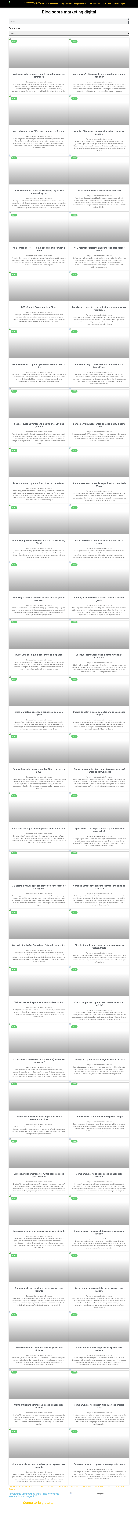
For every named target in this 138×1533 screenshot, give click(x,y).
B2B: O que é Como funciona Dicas (38, 307)
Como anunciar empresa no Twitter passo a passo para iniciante (39, 1175)
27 (70, 1486)
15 (42, 1486)
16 (44, 1486)
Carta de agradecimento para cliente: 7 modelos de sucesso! (99, 887)
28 (72, 1486)
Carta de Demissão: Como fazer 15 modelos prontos (38, 945)
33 (84, 1486)
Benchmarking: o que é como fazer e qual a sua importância (99, 365)
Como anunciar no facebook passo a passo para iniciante (39, 1349)
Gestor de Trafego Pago (49, 4)
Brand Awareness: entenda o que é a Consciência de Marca (99, 484)
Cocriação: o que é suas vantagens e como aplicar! (99, 1059)
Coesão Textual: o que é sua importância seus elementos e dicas (39, 1118)
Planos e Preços (119, 4)
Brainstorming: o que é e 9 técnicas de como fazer (38, 483)
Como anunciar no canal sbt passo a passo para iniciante (99, 1289)
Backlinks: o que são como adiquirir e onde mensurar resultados (99, 308)
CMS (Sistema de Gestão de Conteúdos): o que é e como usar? (39, 1060)
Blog (109, 4)
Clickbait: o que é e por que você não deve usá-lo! (39, 1002)
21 (55, 1486)
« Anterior (13, 1486)
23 (60, 1486)
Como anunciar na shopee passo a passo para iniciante (99, 1175)
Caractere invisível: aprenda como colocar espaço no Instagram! (39, 887)
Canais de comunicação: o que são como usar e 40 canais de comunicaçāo (99, 770)
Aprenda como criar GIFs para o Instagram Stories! (38, 131)
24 (62, 1486)
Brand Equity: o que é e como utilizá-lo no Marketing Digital (38, 541)
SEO (104, 4)
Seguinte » (13, 1489)
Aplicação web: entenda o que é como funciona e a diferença (39, 75)
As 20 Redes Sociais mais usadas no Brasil (99, 190)
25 (65, 1486)
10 (31, 1486)
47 (118, 1486)
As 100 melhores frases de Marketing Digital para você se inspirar (39, 192)
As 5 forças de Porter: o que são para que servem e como (39, 249)
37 (93, 1486)
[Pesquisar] (128, 21)
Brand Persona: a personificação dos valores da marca (99, 541)
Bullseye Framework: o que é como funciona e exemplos (99, 656)
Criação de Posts (66, 4)
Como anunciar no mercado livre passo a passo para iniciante (38, 1465)
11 (33, 1486)
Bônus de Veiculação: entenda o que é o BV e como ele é (99, 425)
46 (115, 1486)
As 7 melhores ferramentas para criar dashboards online (99, 249)
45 (113, 1486)
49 (123, 1486)
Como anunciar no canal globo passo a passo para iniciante (99, 1232)
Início (36, 4)
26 (67, 1486)
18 (48, 1486)
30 (77, 1486)
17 (46, 1486)
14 (40, 1486)
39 (98, 1486)
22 (58, 1486)
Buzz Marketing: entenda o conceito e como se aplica (39, 713)
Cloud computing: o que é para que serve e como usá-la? (99, 1003)
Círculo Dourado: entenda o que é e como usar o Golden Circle (99, 946)
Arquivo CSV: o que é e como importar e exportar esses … (99, 132)
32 (81, 1486)
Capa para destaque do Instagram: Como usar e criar (39, 828)
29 (74, 1486)
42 (105, 1486)
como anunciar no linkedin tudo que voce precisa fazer (99, 1406)
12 (35, 1486)
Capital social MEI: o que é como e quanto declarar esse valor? (99, 830)
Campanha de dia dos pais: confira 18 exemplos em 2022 (39, 770)
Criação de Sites (80, 4)
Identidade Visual (94, 4)
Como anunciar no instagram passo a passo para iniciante (38, 1406)
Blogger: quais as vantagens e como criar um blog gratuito (38, 425)
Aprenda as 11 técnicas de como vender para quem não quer (99, 75)
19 (51, 1486)
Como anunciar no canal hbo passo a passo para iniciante (38, 1289)
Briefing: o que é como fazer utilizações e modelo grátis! (99, 599)
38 (96, 1486)
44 (110, 1486)
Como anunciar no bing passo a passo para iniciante (39, 1231)
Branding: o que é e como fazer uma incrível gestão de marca (39, 599)
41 (103, 1486)
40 (101, 1486)
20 (53, 1486)
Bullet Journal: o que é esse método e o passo (38, 654)
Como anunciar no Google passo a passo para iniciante (99, 1349)
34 (86, 1486)
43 (108, 1486)
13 (37, 1486)
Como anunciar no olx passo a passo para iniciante (99, 1464)
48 (121, 1486)
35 (89, 1486)
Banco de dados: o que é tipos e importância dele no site (38, 365)
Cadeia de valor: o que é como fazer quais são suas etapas (99, 713)
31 (79, 1486)
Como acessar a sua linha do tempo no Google (99, 1116)
